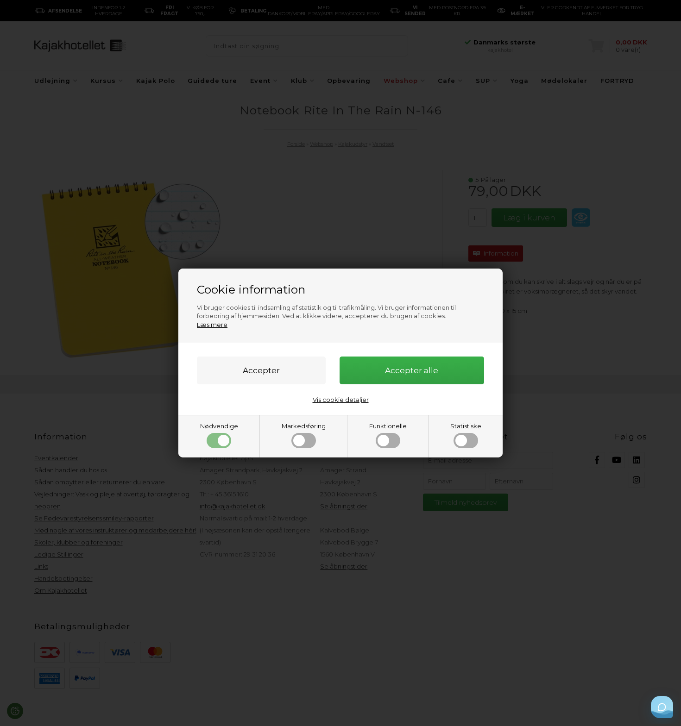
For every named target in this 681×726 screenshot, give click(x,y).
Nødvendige (219, 426)
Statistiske (465, 426)
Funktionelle (388, 426)
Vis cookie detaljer (341, 399)
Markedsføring (304, 426)
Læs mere (212, 324)
